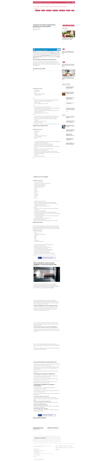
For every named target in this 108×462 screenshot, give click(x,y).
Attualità (37, 6)
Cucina (59, 6)
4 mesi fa (50, 430)
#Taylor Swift (68, 10)
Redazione (67, 95)
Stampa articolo (37, 29)
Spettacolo (47, 6)
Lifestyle (51, 6)
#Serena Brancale (55, 10)
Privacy (46, 2)
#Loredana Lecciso (62, 10)
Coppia (62, 6)
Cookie (49, 2)
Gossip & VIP (42, 6)
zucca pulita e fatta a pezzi (42, 183)
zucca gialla (36, 61)
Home (34, 6)
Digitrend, (48, 430)
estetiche (55, 61)
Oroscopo (35, 8)
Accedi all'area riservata (68, 25)
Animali (65, 6)
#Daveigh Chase (49, 10)
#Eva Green (43, 10)
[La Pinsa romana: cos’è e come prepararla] (70, 104)
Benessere (55, 6)
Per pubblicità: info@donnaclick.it (39, 2)
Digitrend (38, 454)
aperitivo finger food (47, 228)
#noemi (73, 10)
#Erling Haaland (38, 10)
